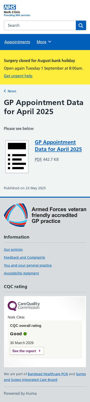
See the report (24, 351)
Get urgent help (18, 75)
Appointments (17, 41)
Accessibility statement (21, 273)
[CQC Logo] (24, 306)
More (44, 41)
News (12, 91)
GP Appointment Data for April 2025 (58, 145)
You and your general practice (28, 265)
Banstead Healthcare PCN (48, 374)
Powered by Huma (20, 393)
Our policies (13, 249)
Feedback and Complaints (24, 257)
